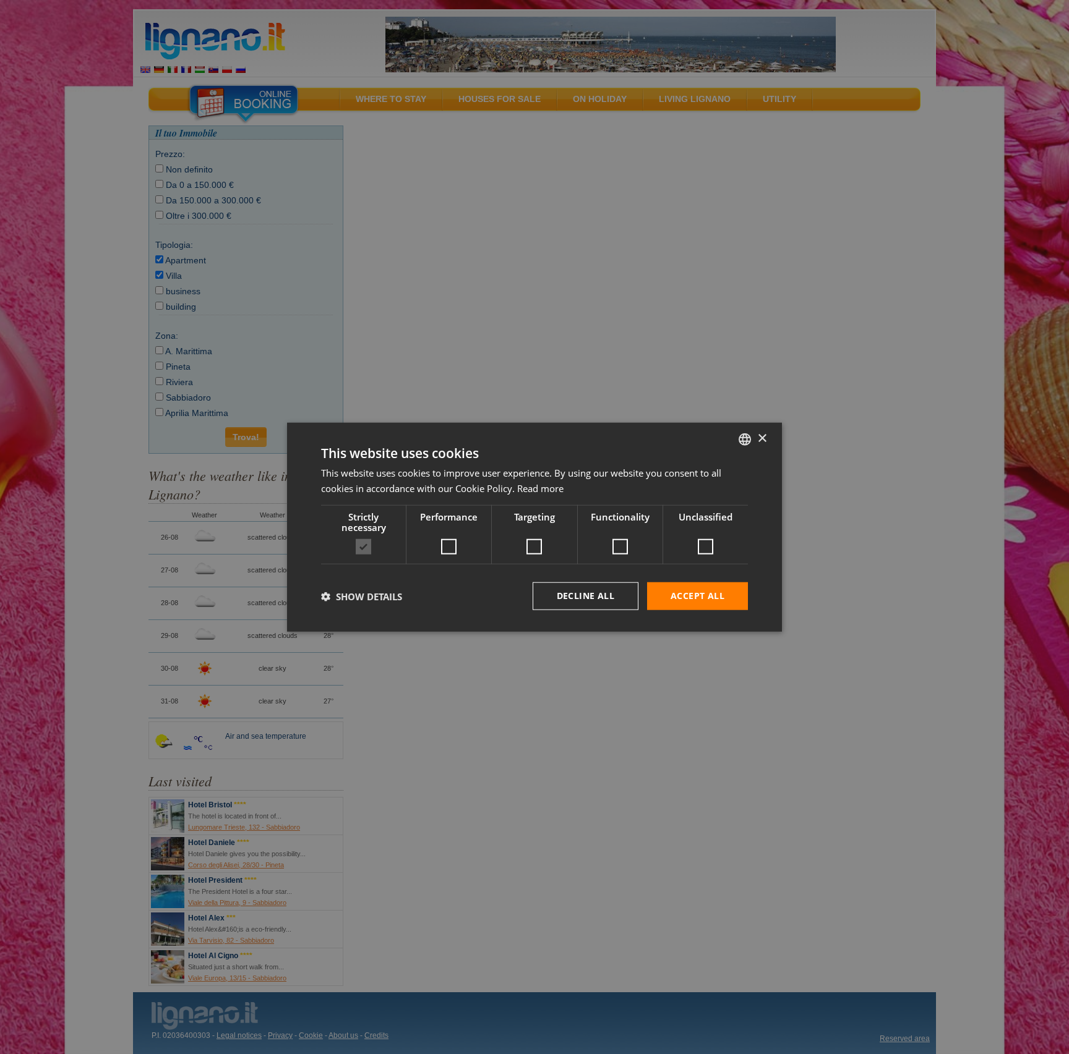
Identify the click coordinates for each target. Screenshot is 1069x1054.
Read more (540, 488)
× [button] (761, 438)
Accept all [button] (697, 595)
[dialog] (534, 527)
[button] (361, 596)
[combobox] (745, 439)
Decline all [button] (585, 595)
